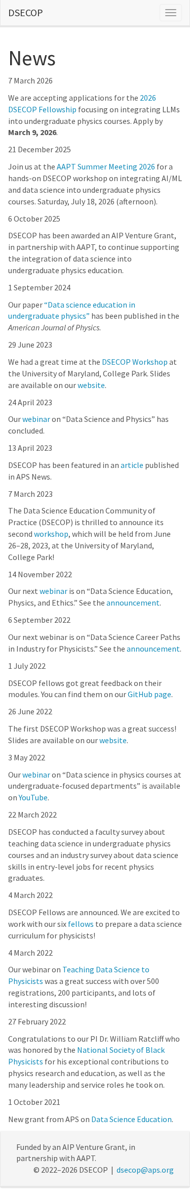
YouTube (33, 797)
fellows (81, 924)
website (91, 385)
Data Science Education (131, 1119)
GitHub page (149, 694)
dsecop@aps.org (145, 1170)
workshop (51, 534)
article (132, 465)
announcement (133, 602)
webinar (36, 419)
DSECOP (25, 12)
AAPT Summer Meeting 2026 (106, 166)
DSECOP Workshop (135, 362)
